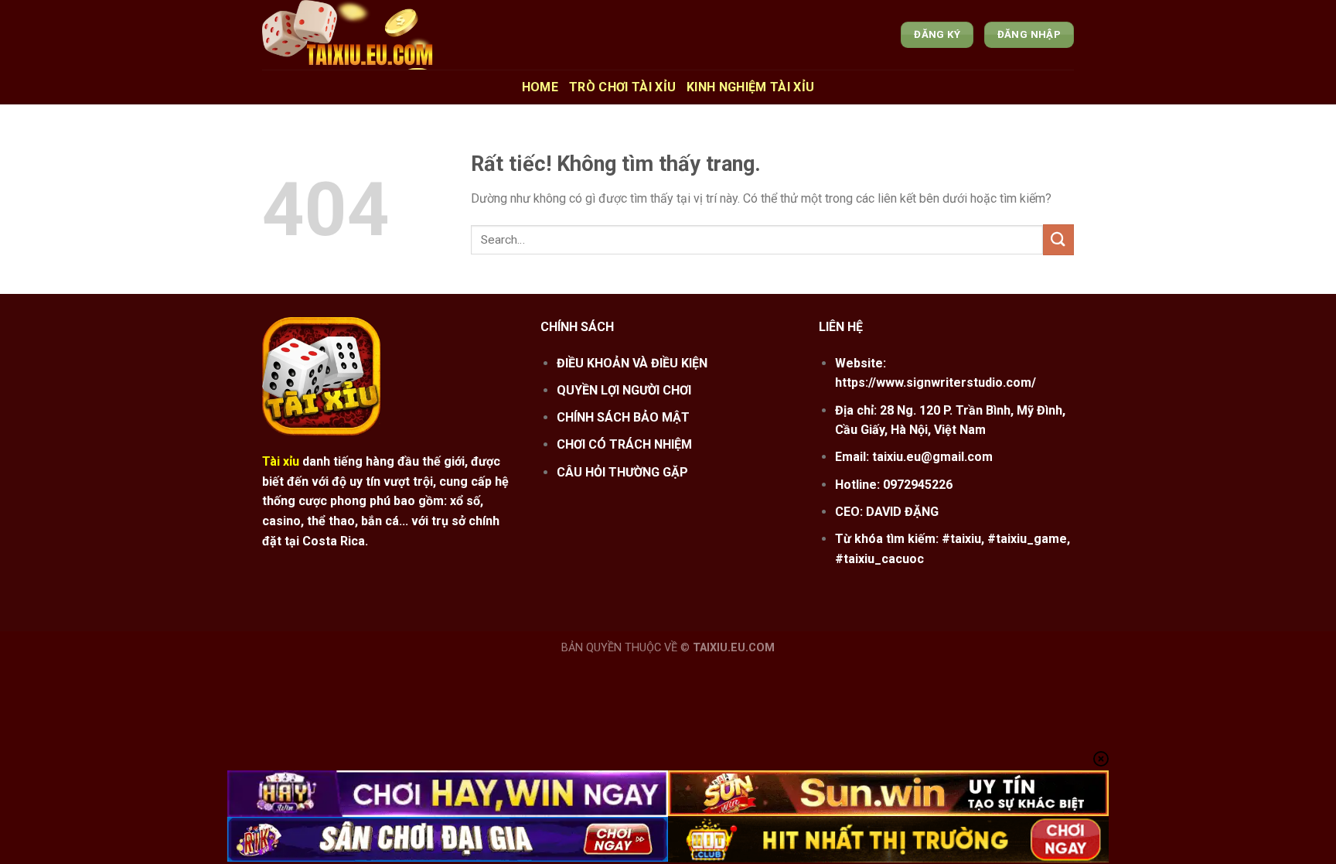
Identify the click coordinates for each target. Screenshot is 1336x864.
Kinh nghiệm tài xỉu (750, 87)
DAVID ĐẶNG (902, 511)
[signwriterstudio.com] (411, 35)
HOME (540, 87)
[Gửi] (1058, 239)
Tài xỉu (280, 461)
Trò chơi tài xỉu (622, 87)
